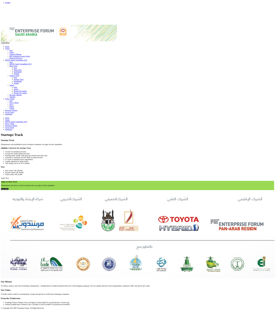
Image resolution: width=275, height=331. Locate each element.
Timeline (12, 97)
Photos (11, 106)
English (7, 3)
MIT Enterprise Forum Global (19, 56)
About (7, 48)
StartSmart (8, 114)
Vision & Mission (15, 54)
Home (7, 47)
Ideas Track (13, 66)
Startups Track (14, 76)
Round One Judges (20, 91)
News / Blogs (9, 99)
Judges (11, 85)
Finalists (16, 74)
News (11, 105)
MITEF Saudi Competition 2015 (16, 60)
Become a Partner (11, 110)
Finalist (16, 83)
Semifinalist (18, 72)
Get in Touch (9, 112)
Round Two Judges (20, 93)
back (11, 50)
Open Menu (5, 43)
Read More (4, 189)
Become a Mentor (15, 95)
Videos (11, 108)
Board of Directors (15, 58)
